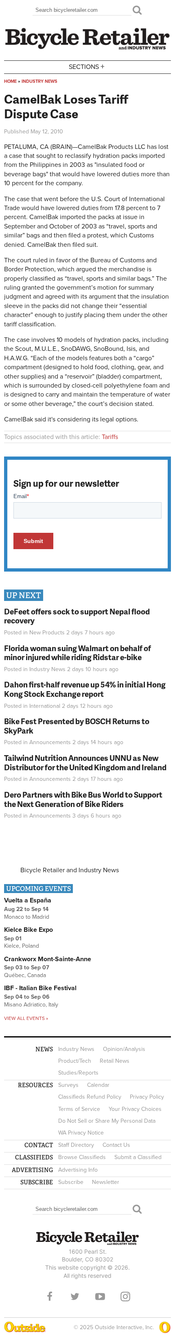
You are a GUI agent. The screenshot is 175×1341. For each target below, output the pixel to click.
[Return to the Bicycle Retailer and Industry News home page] (87, 48)
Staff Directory (76, 1145)
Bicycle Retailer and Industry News (69, 870)
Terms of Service (79, 1109)
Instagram (125, 1296)
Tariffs (110, 437)
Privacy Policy (147, 1096)
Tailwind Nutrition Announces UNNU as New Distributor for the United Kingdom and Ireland (85, 762)
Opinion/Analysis (124, 1049)
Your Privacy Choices (135, 1109)
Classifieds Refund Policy (89, 1096)
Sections (87, 66)
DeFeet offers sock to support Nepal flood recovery (77, 616)
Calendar (98, 1085)
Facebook (50, 1296)
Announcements (50, 742)
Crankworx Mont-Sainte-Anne (47, 959)
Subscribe (70, 1182)
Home (10, 81)
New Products (47, 632)
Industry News (39, 81)
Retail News (114, 1060)
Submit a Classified (138, 1157)
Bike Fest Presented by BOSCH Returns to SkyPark (76, 726)
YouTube (100, 1296)
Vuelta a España (27, 900)
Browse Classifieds (82, 1157)
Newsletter (105, 1182)
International (44, 706)
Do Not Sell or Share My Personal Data (106, 1120)
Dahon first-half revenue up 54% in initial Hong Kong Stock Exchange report (85, 689)
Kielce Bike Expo (28, 930)
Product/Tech (74, 1060)
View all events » (26, 1018)
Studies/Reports (78, 1072)
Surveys (68, 1085)
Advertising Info (78, 1169)
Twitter (75, 1296)
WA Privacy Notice (81, 1132)
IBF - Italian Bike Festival (40, 988)
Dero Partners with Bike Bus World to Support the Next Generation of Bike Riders (83, 799)
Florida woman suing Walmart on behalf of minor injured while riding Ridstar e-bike (77, 653)
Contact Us (116, 1145)
